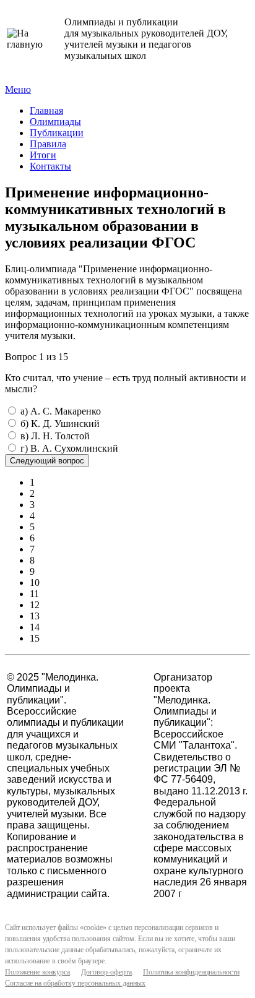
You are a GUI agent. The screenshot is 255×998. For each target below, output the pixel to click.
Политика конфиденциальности (191, 972)
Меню (18, 89)
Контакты (50, 166)
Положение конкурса (37, 972)
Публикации (57, 132)
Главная (46, 110)
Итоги (43, 155)
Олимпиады (55, 121)
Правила (48, 144)
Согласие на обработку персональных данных (75, 983)
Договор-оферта (106, 972)
